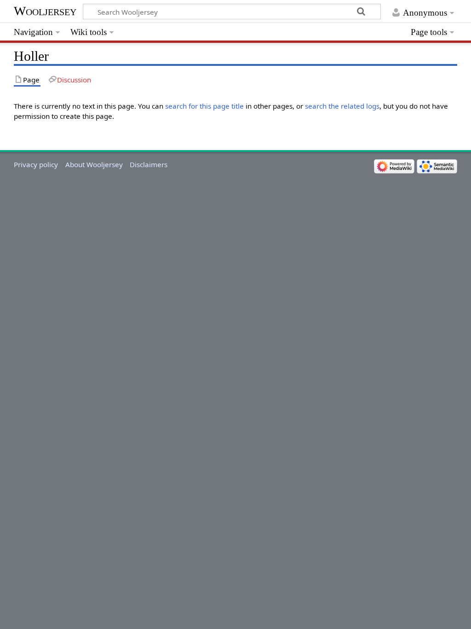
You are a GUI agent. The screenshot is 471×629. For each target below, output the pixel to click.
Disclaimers (148, 164)
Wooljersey (45, 11)
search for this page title (204, 106)
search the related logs (342, 106)
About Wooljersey (94, 164)
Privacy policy (36, 164)
